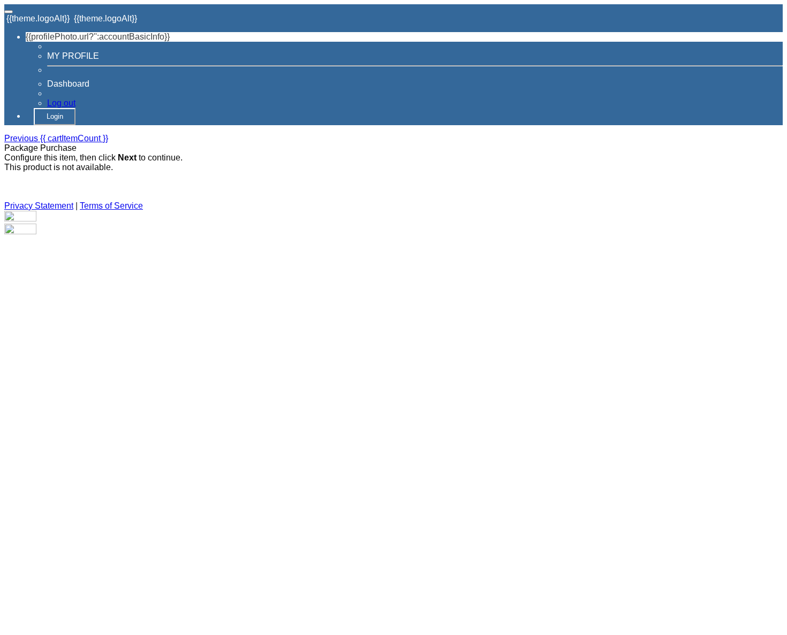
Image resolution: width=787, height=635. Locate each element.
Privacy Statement (38, 205)
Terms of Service (111, 205)
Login (55, 116)
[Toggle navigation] (8, 11)
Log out (61, 103)
